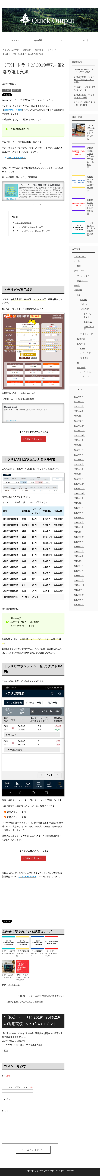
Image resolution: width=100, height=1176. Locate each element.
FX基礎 (83, 300)
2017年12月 (79, 585)
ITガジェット (80, 256)
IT (62, 40)
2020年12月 (79, 426)
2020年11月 (79, 431)
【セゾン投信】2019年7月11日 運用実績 (24, 1002)
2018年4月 (79, 566)
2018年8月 (79, 547)
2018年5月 (79, 561)
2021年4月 (79, 411)
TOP (12, 50)
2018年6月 (79, 556)
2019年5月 (79, 518)
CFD (82, 348)
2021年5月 (79, 406)
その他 (86, 40)
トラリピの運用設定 (23, 223)
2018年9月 (79, 542)
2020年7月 (79, 450)
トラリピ (6, 90)
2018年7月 (79, 551)
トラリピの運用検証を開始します (8, 976)
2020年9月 (79, 440)
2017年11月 (79, 590)
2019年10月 (79, 493)
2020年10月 (79, 435)
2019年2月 (79, 532)
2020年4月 (79, 464)
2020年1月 (79, 479)
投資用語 (84, 358)
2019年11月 (79, 489)
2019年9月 (79, 498)
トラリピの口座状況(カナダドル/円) (29, 227)
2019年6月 (79, 513)
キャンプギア (83, 276)
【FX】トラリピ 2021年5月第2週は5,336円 (51, 953)
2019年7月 (79, 508)
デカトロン (82, 281)
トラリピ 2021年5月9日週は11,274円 (37, 953)
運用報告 (16, 90)
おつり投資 (85, 353)
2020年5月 (79, 460)
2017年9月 (79, 600)
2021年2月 (79, 421)
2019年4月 (79, 522)
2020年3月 (79, 469)
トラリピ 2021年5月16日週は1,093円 (22, 953)
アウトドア (14, 40)
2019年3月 (79, 527)
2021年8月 (79, 402)
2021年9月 (79, 397)
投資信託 (81, 339)
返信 (6, 1050)
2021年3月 (79, 416)
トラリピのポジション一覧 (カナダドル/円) (32, 231)
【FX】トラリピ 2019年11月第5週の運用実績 (22, 977)
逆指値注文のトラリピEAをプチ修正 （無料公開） (84, 79)
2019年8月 (79, 503)
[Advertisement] (33, 260)
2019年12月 (79, 484)
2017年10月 (79, 595)
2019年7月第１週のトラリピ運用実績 (19, 177)
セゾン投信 (85, 372)
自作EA (83, 304)
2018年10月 (79, 537)
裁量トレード (86, 334)
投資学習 (81, 344)
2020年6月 (79, 455)
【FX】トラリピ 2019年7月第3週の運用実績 (40, 996)
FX (9, 985)
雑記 (79, 266)
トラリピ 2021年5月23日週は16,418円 (8, 953)
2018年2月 (79, 576)
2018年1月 (79, 580)
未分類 (77, 285)
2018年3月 (79, 571)
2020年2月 (79, 474)
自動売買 (84, 309)
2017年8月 (79, 605)
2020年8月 (79, 445)
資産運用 (38, 40)
